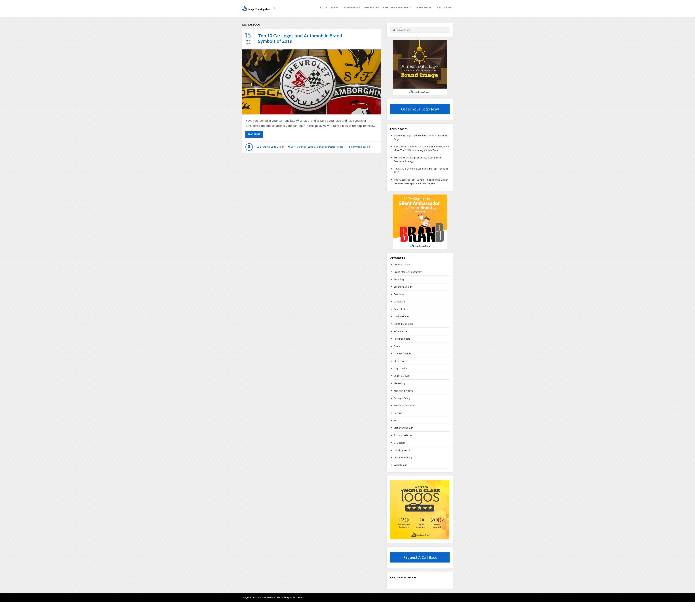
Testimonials (351, 7)
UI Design (399, 442)
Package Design (402, 398)
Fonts (397, 346)
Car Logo (302, 146)
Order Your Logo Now (420, 109)
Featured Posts (402, 338)
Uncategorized (402, 450)
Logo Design (277, 146)
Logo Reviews (401, 375)
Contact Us (443, 7)
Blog (334, 7)
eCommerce (400, 331)
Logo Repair (423, 7)
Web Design (400, 465)
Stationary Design (403, 427)
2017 (293, 146)
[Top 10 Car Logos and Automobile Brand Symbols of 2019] (311, 81)
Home (323, 7)
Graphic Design (402, 353)
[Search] (393, 30)
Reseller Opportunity (397, 7)
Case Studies (401, 309)
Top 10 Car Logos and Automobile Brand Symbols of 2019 (300, 38)
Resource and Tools (405, 405)
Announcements (403, 264)
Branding (265, 146)
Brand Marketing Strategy (408, 271)
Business (399, 294)
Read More (254, 134)
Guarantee (371, 7)
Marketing (399, 383)
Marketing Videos (403, 390)
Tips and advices (403, 435)
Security (398, 413)
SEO (396, 420)
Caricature (399, 301)
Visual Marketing (403, 457)
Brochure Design (403, 286)
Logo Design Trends (333, 146)
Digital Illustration (403, 323)
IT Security (400, 361)
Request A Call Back (420, 557)
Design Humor (402, 316)
